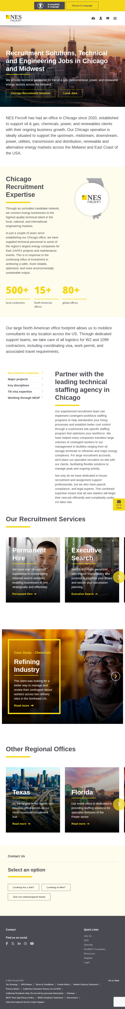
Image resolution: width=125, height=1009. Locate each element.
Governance (72, 998)
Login (87, 962)
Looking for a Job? (23, 887)
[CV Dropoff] (93, 18)
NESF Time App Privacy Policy (20, 998)
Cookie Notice (63, 984)
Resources (89, 953)
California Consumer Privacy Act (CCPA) (42, 989)
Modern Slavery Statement (86, 984)
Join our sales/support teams (29, 896)
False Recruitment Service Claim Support (25, 1002)
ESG (86, 940)
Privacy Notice (13, 989)
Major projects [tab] (18, 379)
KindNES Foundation (94, 949)
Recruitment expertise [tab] (23, 373)
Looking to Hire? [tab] (56, 887)
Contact (11, 929)
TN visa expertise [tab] (20, 391)
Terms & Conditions (44, 984)
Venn (117, 980)
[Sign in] (100, 18)
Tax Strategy (12, 984)
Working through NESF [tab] (24, 397)
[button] (115, 676)
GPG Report (26, 984)
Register (88, 958)
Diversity (88, 944)
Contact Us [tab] (16, 856)
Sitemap (71, 993)
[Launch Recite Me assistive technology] (49, 6)
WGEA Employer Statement (50, 998)
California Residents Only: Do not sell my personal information (34, 993)
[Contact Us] (107, 18)
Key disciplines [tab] (18, 385)
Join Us (88, 936)
